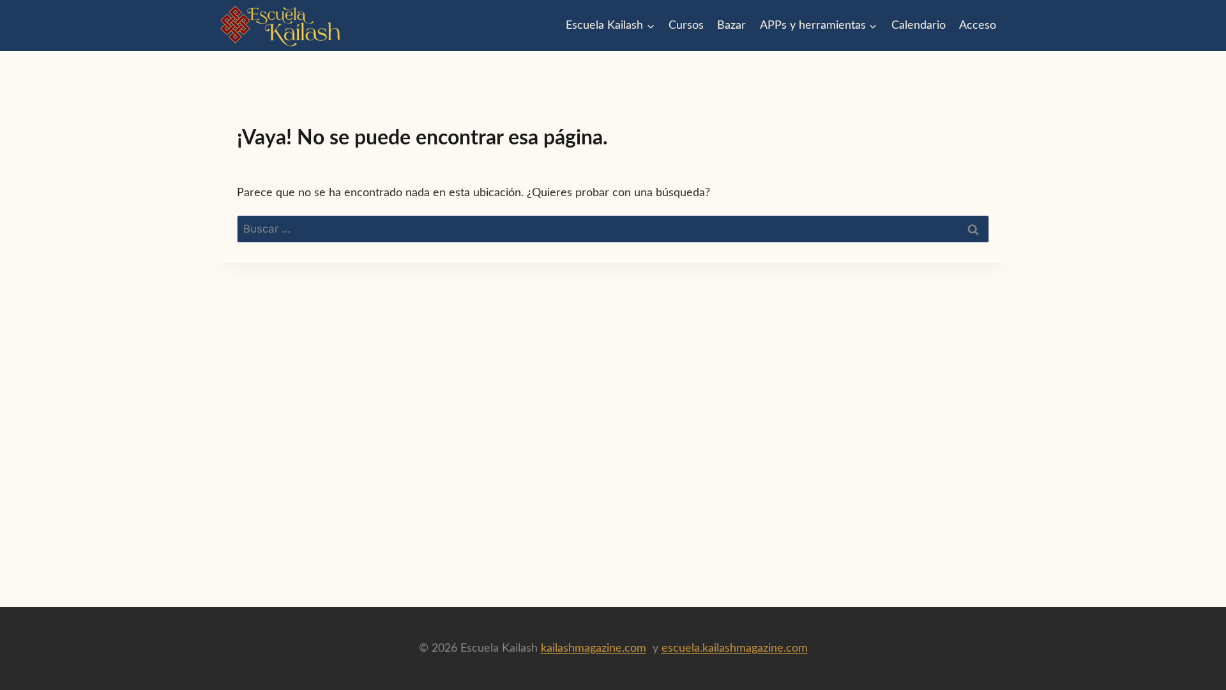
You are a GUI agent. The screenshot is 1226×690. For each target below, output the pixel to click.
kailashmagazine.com (593, 648)
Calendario (918, 25)
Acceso (977, 25)
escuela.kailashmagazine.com (735, 648)
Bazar (731, 25)
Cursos (686, 25)
